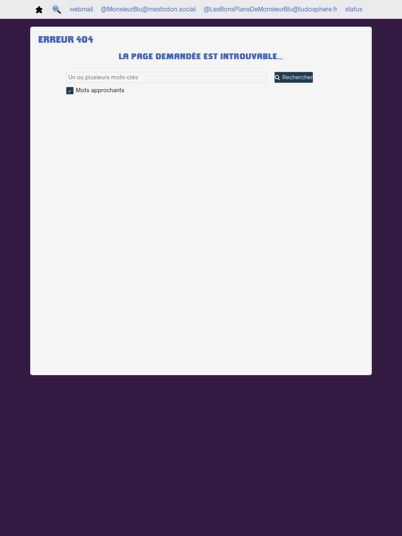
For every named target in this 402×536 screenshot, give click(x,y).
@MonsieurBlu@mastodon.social (148, 9)
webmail (81, 9)
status (353, 9)
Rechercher (297, 77)
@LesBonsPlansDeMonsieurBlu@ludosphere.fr (270, 9)
